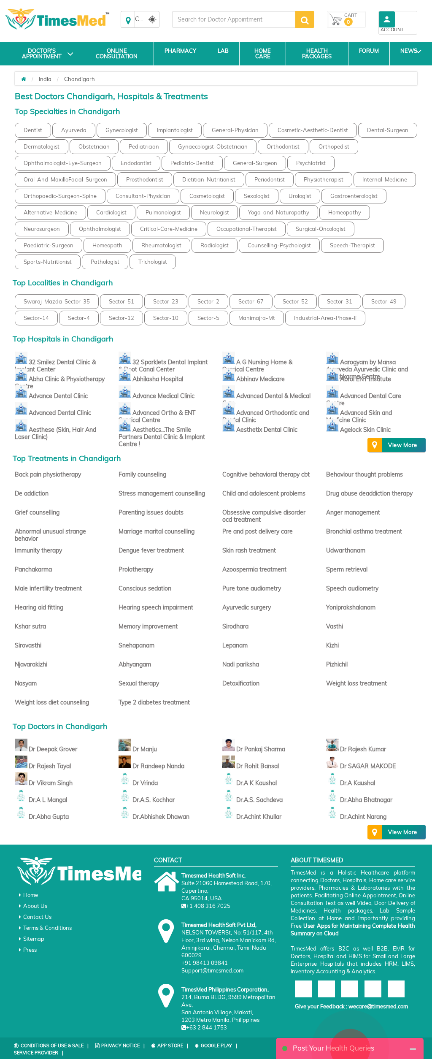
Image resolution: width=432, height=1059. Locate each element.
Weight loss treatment (356, 683)
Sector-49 (384, 301)
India (45, 79)
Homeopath (107, 245)
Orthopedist (334, 146)
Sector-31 (339, 301)
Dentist (33, 130)
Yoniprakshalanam (350, 607)
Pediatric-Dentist (192, 163)
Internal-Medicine (384, 179)
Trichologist (152, 261)
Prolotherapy (136, 569)
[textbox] (233, 19)
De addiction (32, 493)
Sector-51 (121, 301)
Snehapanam (136, 645)
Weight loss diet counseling (52, 702)
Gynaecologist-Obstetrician (213, 146)
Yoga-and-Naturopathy (278, 212)
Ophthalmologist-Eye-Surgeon (63, 163)
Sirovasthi (28, 645)
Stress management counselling (162, 493)
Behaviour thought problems (364, 474)
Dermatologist (41, 146)
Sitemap (33, 938)
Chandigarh (79, 79)
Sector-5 (208, 317)
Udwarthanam (345, 550)
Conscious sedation (145, 588)
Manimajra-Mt (256, 317)
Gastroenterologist (354, 195)
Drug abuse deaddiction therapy (369, 493)
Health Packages (317, 53)
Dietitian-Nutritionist (208, 179)
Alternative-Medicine (50, 212)
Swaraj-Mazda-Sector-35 (57, 301)
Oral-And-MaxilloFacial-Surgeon (65, 179)
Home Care (262, 53)
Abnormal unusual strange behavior (50, 535)
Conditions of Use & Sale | (55, 1045)
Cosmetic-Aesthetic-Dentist (313, 130)
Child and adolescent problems (263, 493)
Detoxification (240, 683)
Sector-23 (165, 301)
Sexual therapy (139, 683)
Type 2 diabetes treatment (154, 702)
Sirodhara (235, 626)
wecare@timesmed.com (378, 1006)
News (408, 50)
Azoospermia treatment (254, 569)
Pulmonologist (163, 212)
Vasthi (334, 626)
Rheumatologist (161, 245)
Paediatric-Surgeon (48, 245)
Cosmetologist (207, 195)
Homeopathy (344, 212)
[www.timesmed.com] (23, 78)
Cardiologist (111, 212)
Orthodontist (283, 146)
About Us (35, 905)
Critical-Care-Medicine (168, 228)
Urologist (300, 195)
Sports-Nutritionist (48, 261)
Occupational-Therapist (246, 228)
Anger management (353, 512)
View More (402, 444)
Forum (369, 50)
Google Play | (219, 1045)
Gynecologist (121, 130)
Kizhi (332, 645)
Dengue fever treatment (151, 550)
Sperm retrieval (346, 569)
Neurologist (214, 212)
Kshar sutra (30, 626)
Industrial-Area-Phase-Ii (325, 317)
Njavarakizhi (31, 664)
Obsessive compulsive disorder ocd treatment (263, 516)
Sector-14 (36, 317)
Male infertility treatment (48, 588)
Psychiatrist (311, 163)
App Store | (172, 1045)
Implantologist (175, 130)
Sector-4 (79, 317)
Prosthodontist (144, 179)
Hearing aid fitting (39, 607)
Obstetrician (94, 146)
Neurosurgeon (42, 228)
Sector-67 (251, 301)
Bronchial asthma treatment (364, 531)
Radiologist (214, 245)
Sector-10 (165, 317)
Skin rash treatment (249, 550)
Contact (168, 860)
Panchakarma (33, 569)
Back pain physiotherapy (48, 474)
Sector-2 (208, 301)
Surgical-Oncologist (321, 228)
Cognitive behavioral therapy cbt (266, 474)
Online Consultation (117, 53)
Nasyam (26, 683)
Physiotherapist (323, 179)
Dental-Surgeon (387, 130)
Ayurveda (73, 130)
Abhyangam (135, 664)
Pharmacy (180, 50)
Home (30, 894)
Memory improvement (148, 626)
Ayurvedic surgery (246, 607)
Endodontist (136, 163)
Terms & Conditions (47, 927)
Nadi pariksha (240, 664)
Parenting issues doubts (151, 512)
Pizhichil (337, 664)
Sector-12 (121, 317)
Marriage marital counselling (156, 531)
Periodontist (269, 179)
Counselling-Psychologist (279, 245)
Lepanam (235, 645)
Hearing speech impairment (156, 607)
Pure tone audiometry (251, 588)
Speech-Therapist (352, 245)
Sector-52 (295, 301)
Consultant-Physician (143, 195)
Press (30, 949)
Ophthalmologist (100, 228)
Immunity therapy (38, 550)
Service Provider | (38, 1053)
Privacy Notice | (123, 1045)
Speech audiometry (352, 588)
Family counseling (142, 474)
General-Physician (235, 130)
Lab (223, 50)
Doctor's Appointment (42, 53)
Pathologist (105, 261)
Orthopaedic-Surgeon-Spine (60, 195)
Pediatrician (144, 146)
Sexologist (257, 195)
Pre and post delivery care (257, 531)
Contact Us (37, 916)
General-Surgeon (255, 163)
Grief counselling (37, 512)
